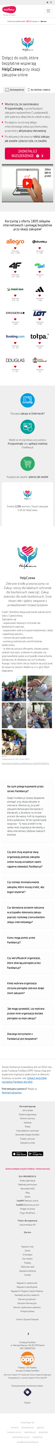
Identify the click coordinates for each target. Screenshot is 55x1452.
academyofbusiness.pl (27, 1442)
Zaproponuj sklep (27, 1142)
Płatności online (27, 1200)
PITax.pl (38, 1378)
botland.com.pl (14, 1432)
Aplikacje (27, 1122)
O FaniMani (27, 1254)
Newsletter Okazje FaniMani (27, 1134)
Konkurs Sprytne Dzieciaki (27, 1319)
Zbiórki (27, 1196)
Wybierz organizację (27, 1114)
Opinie (27, 1250)
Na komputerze (17, 89)
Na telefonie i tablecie (40, 89)
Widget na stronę (27, 1208)
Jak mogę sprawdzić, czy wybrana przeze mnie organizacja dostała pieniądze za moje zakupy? (25, 1013)
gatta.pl (40, 1427)
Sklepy (27, 1126)
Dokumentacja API (28, 1224)
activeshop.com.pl (21, 1437)
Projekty (27, 1262)
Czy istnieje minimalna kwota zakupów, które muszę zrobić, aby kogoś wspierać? (25, 887)
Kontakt (27, 1275)
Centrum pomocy (27, 1118)
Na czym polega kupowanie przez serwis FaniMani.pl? (25, 789)
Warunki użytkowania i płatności (27, 1307)
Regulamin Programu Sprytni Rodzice (27, 1291)
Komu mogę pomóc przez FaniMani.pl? (21, 940)
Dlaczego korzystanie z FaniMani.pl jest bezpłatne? (22, 1036)
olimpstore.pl (28, 1427)
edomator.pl (30, 1432)
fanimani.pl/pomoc (12, 1092)
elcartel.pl (43, 1432)
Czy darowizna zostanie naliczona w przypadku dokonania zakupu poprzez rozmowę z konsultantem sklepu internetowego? (26, 915)
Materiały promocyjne (27, 1184)
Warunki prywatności (27, 1299)
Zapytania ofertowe (27, 1271)
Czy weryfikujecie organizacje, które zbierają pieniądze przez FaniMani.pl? (24, 962)
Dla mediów (27, 1258)
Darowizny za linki (27, 1204)
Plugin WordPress (27, 1213)
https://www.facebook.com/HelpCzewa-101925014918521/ (25, 763)
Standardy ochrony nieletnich (27, 1295)
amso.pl (14, 1427)
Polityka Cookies (27, 1311)
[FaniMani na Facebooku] (27, 1334)
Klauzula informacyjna (27, 1303)
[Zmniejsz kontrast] (48, 2)
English (27, 1402)
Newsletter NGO (27, 1188)
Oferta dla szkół (27, 1266)
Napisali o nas (27, 1246)
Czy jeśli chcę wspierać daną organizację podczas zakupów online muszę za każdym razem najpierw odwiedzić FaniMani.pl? (24, 859)
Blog (27, 1192)
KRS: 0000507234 (27, 1348)
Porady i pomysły (27, 1138)
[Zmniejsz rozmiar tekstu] (51, 2)
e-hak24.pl (37, 1437)
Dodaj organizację (27, 1180)
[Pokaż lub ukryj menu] (48, 11)
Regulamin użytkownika (27, 1283)
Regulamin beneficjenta (27, 1287)
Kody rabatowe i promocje (27, 1130)
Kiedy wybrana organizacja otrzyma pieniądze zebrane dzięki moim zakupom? (25, 988)
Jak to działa (27, 1110)
